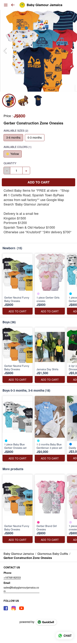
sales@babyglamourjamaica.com (21, 589)
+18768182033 (12, 577)
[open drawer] (6, 5)
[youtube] (21, 608)
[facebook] (6, 608)
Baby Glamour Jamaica (44, 5)
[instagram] (13, 608)
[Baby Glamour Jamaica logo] (22, 5)
